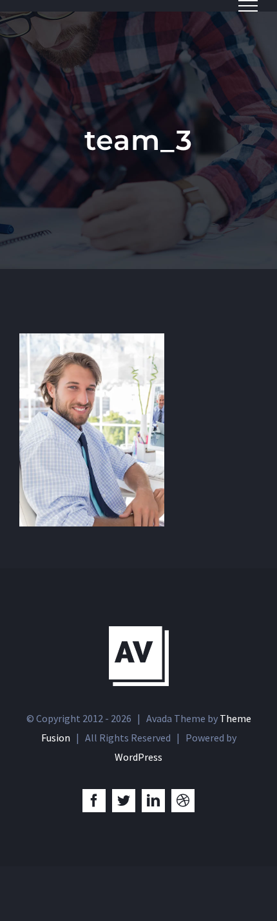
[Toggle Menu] (248, 6)
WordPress (138, 756)
